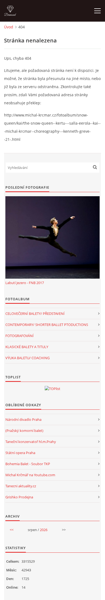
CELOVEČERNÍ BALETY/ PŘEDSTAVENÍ (35, 313)
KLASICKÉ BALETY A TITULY (26, 346)
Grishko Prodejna (19, 497)
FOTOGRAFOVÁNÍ (19, 335)
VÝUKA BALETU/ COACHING (27, 357)
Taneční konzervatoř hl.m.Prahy (30, 441)
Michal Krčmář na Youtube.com (30, 474)
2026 (43, 529)
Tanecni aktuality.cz (20, 486)
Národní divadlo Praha (23, 419)
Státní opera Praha (20, 452)
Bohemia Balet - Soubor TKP (27, 463)
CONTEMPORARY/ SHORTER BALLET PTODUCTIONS (46, 324)
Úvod (8, 26)
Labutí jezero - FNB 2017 (24, 282)
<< (11, 529)
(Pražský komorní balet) (24, 430)
